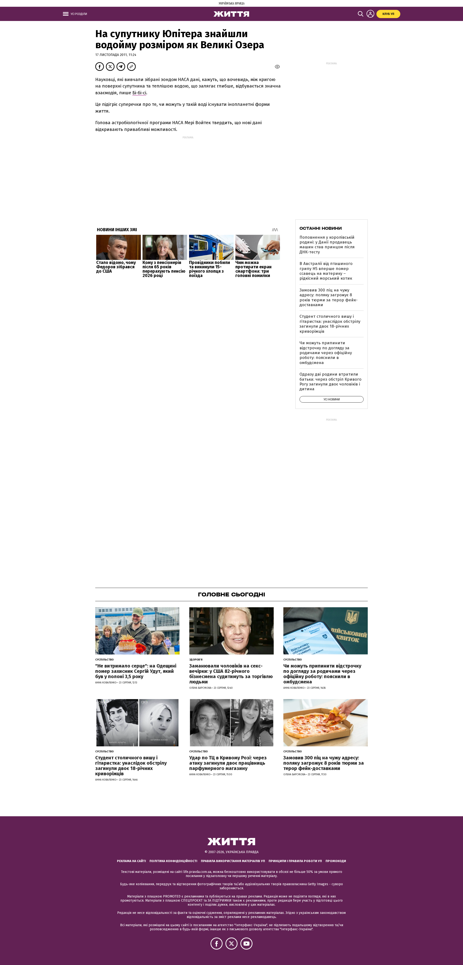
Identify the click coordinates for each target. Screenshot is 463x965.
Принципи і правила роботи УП (295, 861)
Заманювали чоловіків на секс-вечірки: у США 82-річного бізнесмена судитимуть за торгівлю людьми (231, 674)
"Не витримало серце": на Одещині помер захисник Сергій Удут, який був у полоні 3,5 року (135, 671)
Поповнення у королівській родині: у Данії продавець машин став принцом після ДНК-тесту (327, 245)
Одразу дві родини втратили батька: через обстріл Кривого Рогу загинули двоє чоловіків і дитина (330, 381)
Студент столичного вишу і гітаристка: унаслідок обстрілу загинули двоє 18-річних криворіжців (330, 324)
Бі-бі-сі (139, 92)
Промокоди (336, 861)
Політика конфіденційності (173, 861)
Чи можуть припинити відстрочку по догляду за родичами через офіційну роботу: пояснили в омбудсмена (326, 352)
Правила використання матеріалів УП (233, 861)
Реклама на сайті (131, 861)
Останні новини (321, 228)
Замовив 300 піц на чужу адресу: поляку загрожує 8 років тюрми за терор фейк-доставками (329, 297)
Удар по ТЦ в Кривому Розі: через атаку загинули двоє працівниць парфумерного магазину (228, 763)
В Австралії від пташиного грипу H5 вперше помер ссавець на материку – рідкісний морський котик (326, 271)
